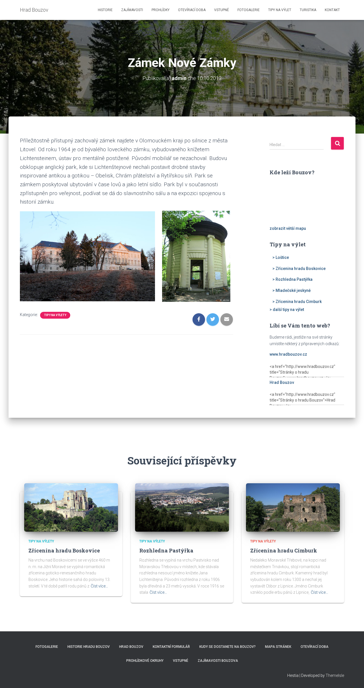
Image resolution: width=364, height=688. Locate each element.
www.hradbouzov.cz (288, 354)
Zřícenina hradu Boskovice (64, 550)
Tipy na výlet (279, 10)
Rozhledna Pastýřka (166, 550)
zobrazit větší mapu (288, 228)
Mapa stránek (278, 647)
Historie (105, 10)
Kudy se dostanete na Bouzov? (227, 647)
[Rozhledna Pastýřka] (182, 507)
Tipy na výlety (55, 315)
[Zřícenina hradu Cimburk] (293, 507)
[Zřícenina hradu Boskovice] (71, 507)
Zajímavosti (132, 10)
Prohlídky (160, 10)
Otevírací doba (192, 10)
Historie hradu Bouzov (88, 647)
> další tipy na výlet (287, 309)
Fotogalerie (248, 10)
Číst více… (99, 586)
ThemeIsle (335, 675)
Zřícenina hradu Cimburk (283, 550)
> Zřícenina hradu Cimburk (297, 301)
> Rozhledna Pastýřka (292, 279)
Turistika (308, 10)
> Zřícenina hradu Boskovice (299, 268)
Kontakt (332, 10)
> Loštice (280, 257)
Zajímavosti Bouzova (218, 661)
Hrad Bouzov (282, 382)
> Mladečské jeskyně (291, 290)
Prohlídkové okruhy (145, 661)
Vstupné (221, 10)
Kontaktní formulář (171, 647)
